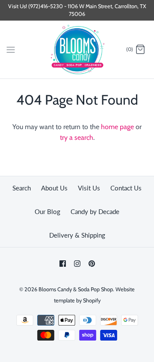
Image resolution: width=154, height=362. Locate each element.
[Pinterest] (92, 263)
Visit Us (89, 188)
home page (117, 127)
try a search (76, 137)
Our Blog (47, 211)
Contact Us (126, 188)
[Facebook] (62, 263)
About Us (54, 188)
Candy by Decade (95, 211)
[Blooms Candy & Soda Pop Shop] (77, 49)
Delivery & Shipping (77, 235)
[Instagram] (77, 263)
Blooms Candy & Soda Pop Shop (75, 289)
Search (21, 188)
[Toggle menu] (10, 49)
